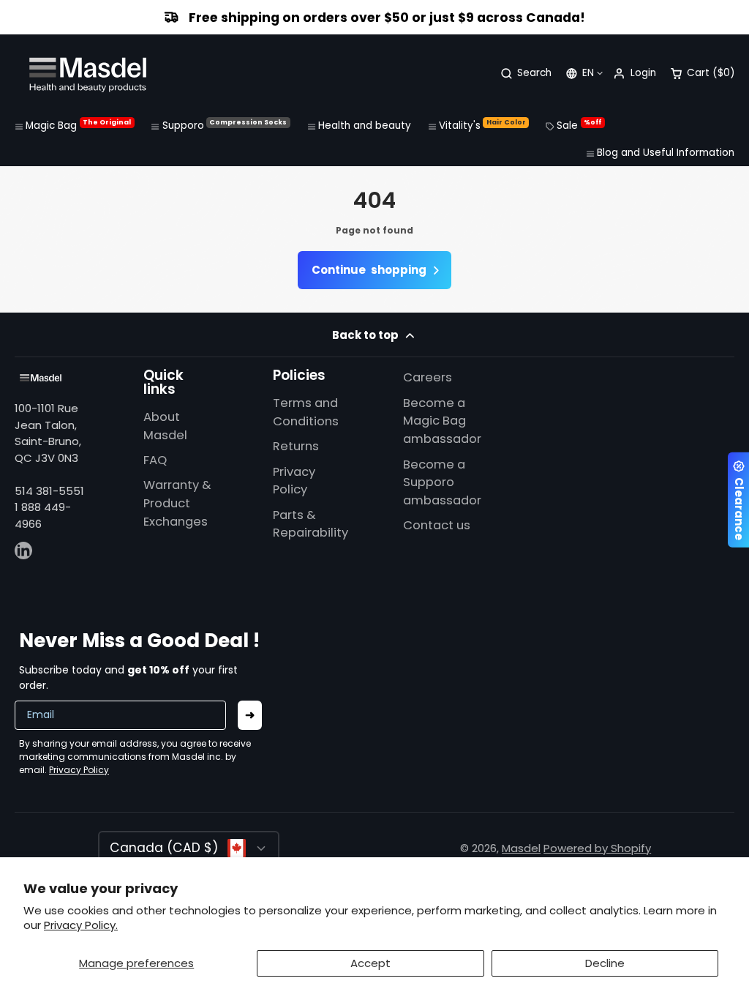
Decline (605, 963)
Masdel (521, 848)
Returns (296, 446)
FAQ (155, 460)
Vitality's (482, 125)
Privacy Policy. (81, 925)
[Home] (88, 73)
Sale (579, 125)
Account (634, 73)
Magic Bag (78, 125)
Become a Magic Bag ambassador (442, 421)
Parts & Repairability (310, 524)
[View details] (41, 378)
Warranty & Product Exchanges (177, 503)
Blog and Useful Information (665, 153)
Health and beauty (364, 126)
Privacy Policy (294, 481)
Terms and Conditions (306, 412)
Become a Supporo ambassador (442, 483)
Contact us (436, 525)
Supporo (224, 125)
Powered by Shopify (597, 848)
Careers (427, 377)
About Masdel (165, 426)
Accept (370, 963)
